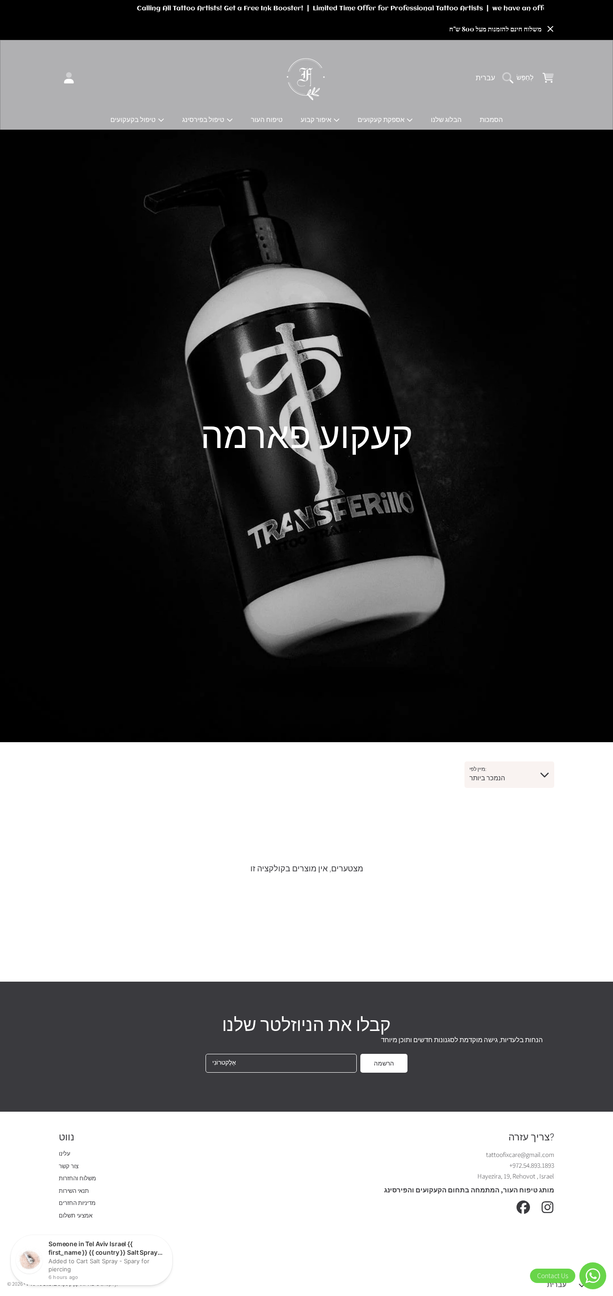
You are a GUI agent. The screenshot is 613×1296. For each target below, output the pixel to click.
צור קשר (69, 1166)
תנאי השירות (74, 1191)
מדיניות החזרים (77, 1203)
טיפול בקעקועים (133, 120)
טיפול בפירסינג (204, 120)
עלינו (64, 1154)
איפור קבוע (317, 120)
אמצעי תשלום (75, 1216)
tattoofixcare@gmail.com (520, 1155)
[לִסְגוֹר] (550, 29)
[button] (520, 78)
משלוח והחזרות (77, 1178)
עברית (485, 78)
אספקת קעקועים (382, 120)
